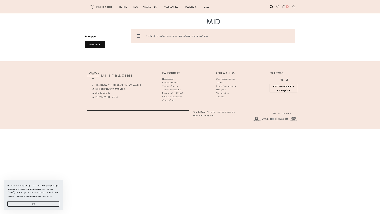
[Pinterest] (282, 80)
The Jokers (209, 115)
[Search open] (271, 6)
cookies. (48, 196)
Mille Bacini (200, 112)
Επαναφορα (90, 36)
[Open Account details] (293, 6)
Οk (33, 204)
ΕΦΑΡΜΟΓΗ (95, 44)
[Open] (277, 6)
